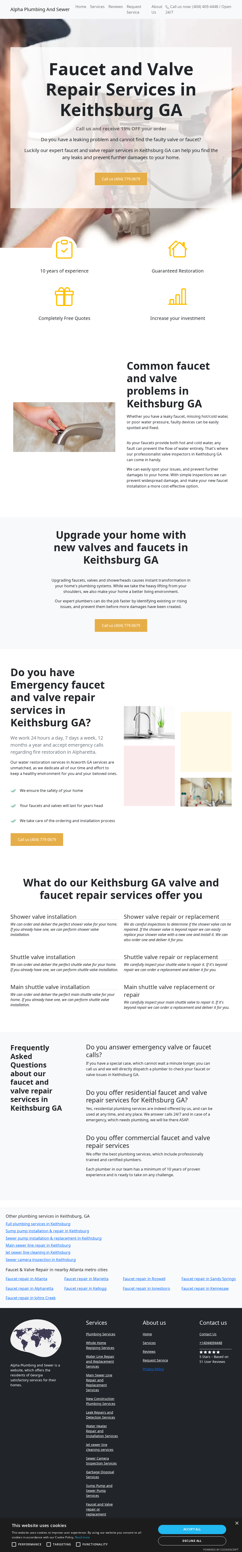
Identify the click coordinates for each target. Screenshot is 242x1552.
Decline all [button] (192, 1541)
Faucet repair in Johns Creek (31, 1297)
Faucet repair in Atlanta (26, 1278)
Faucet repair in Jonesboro (146, 1288)
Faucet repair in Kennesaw (205, 1288)
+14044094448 (210, 1343)
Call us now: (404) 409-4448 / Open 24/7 (198, 9)
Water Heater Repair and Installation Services (102, 1431)
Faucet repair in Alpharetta (29, 1288)
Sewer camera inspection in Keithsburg (41, 1259)
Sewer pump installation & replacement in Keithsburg (54, 1238)
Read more (82, 1537)
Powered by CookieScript (220, 1549)
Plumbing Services (100, 1334)
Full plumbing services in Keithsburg (38, 1223)
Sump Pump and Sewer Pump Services (99, 1490)
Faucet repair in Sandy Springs (209, 1278)
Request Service (134, 9)
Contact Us (207, 1334)
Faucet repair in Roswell (144, 1278)
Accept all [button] (192, 1529)
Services (97, 6)
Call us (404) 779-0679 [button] (121, 179)
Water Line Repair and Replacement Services (100, 1361)
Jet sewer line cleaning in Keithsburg (38, 1252)
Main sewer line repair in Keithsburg (38, 1245)
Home (80, 6)
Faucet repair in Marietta (86, 1278)
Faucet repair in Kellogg (85, 1288)
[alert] (121, 1535)
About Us (156, 9)
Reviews (115, 6)
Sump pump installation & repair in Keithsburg (47, 1230)
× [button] (236, 1523)
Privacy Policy (153, 1369)
